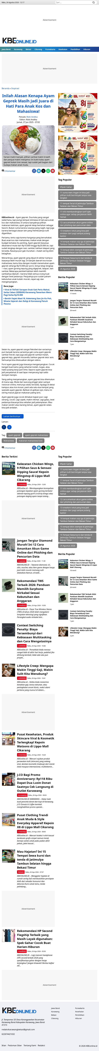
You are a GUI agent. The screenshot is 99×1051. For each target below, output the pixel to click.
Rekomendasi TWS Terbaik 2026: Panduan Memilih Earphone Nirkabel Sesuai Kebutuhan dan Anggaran (83, 320)
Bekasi (28, 49)
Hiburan (86, 49)
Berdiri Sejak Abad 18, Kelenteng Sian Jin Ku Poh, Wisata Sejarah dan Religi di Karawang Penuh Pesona (28, 301)
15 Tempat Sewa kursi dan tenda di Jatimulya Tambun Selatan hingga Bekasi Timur (76, 261)
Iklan (4, 1045)
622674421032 (8, 1034)
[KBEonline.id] (19, 41)
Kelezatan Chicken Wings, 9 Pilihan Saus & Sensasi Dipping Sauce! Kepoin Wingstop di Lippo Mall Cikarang (83, 287)
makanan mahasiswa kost (30, 440)
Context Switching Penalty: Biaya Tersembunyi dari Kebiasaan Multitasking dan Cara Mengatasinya (81, 337)
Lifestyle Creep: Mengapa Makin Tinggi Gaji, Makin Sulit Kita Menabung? (83, 353)
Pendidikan (75, 49)
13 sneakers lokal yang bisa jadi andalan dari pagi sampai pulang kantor (75, 233)
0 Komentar (9, 171)
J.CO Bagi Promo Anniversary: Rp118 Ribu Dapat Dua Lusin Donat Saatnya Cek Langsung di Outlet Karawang (35, 783)
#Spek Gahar (66, 187)
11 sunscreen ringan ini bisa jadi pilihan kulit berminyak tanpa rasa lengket (75, 195)
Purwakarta (50, 49)
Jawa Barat (6, 49)
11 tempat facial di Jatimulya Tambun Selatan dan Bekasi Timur (77, 204)
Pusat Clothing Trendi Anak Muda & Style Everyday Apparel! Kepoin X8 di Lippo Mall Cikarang (35, 821)
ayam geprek (14, 435)
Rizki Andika (32, 117)
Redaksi (41, 1045)
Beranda (5, 88)
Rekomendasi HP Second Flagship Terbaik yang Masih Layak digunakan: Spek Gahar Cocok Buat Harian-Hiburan (35, 939)
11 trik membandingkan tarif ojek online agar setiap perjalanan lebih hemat (76, 214)
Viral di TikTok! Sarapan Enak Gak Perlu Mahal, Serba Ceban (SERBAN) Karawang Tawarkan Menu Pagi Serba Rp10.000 (28, 292)
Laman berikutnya (11, 416)
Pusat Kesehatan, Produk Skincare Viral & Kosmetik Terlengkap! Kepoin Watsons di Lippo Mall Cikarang (35, 742)
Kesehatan (63, 49)
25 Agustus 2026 (67, 269)
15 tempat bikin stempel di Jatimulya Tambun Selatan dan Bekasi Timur (76, 251)
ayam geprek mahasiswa (36, 435)
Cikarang (38, 49)
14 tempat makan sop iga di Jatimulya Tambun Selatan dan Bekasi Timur (77, 243)
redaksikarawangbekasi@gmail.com (18, 1029)
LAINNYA (21, 646)
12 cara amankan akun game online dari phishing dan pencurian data (76, 223)
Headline (22, 605)
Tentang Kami (30, 1045)
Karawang (18, 49)
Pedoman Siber (15, 1045)
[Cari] (94, 2)
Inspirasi (15, 88)
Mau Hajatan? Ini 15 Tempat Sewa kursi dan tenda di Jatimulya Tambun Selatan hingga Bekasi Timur (34, 859)
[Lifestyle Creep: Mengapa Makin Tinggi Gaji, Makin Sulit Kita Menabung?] (63, 355)
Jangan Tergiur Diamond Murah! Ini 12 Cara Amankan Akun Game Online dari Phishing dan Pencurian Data (83, 303)
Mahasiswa (9, 440)
